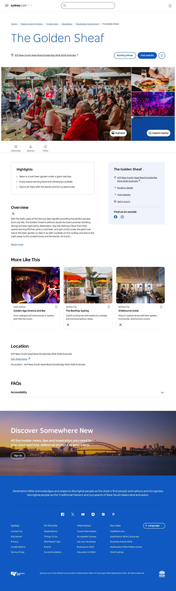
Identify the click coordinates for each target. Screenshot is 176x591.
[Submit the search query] (64, 5)
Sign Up (18, 455)
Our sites (115, 526)
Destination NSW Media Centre (126, 547)
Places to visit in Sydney (32, 24)
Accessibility (19, 392)
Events (47, 547)
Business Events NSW (121, 542)
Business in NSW (85, 547)
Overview (16, 151)
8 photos (120, 133)
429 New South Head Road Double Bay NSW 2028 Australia (45, 55)
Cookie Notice (18, 547)
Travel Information (86, 531)
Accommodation (52, 552)
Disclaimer (16, 537)
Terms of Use (17, 552)
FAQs (45, 151)
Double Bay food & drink (87, 24)
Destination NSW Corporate (124, 537)
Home (14, 24)
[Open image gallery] (66, 140)
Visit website (147, 55)
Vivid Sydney (117, 552)
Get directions (19, 359)
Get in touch (123, 202)
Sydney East (52, 24)
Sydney (15, 526)
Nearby (31, 151)
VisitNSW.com (117, 531)
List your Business (86, 542)
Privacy (15, 542)
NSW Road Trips (52, 542)
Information (84, 526)
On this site (50, 526)
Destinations (50, 531)
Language (154, 526)
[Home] (19, 5)
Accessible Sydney (86, 537)
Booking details (125, 55)
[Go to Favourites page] (169, 5)
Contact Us (16, 531)
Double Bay (67, 24)
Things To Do (50, 537)
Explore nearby (160, 133)
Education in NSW (86, 552)
